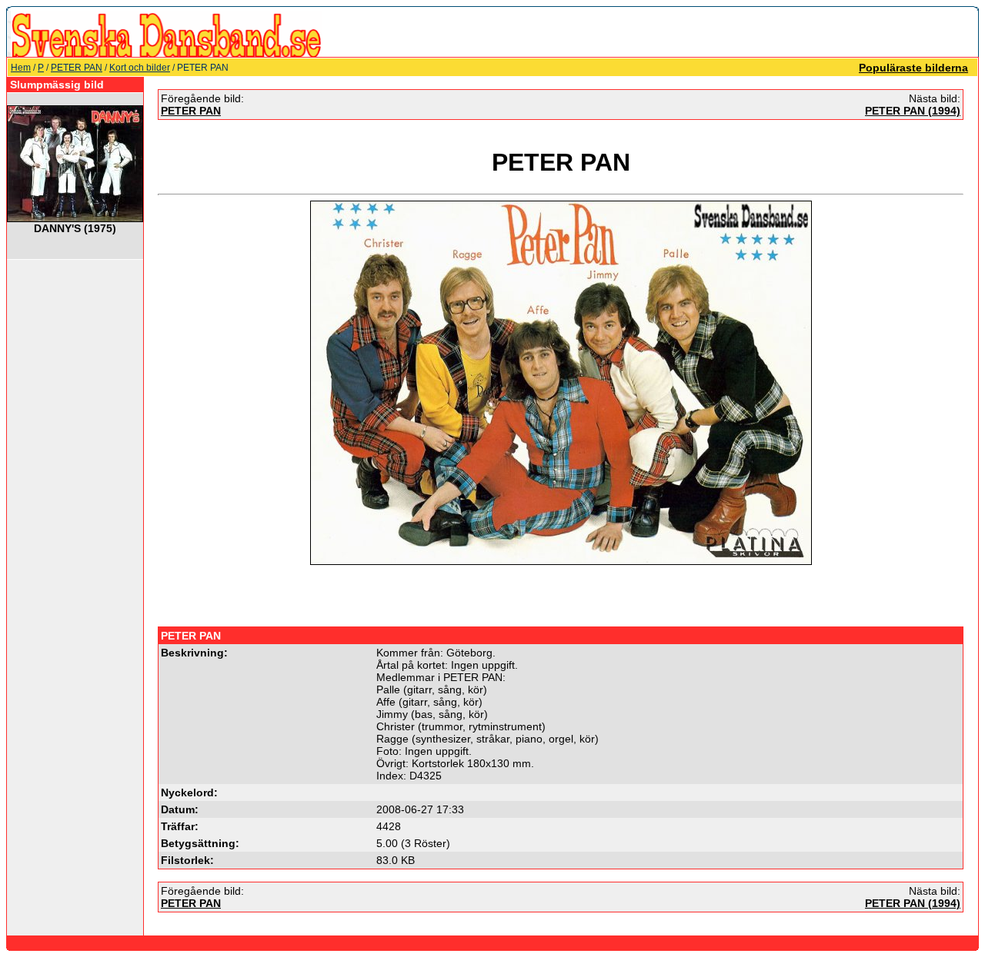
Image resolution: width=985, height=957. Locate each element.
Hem (21, 67)
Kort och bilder (139, 67)
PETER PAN (76, 67)
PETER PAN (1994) (912, 111)
